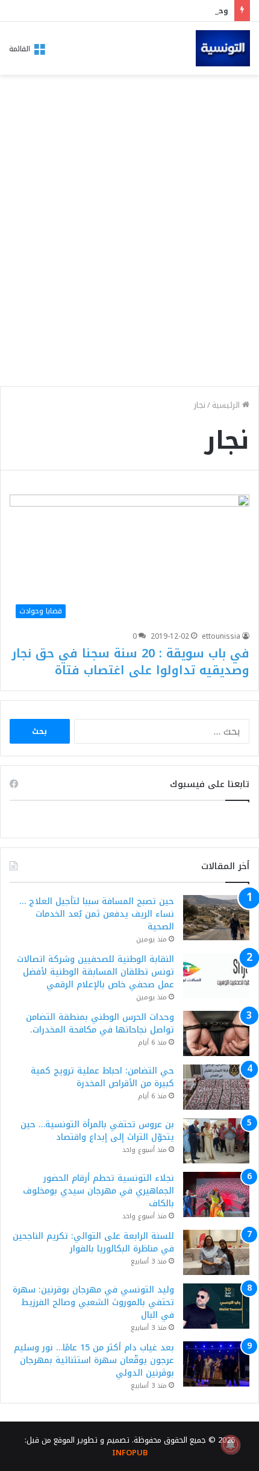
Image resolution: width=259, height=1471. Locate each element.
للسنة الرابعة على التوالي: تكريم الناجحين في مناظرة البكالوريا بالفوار (93, 1242)
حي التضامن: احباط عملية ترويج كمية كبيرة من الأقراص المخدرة (102, 1077)
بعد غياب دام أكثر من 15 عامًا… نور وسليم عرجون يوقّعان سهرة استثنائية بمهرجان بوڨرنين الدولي (94, 1360)
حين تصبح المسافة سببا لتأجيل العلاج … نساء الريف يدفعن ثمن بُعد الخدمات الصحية (96, 914)
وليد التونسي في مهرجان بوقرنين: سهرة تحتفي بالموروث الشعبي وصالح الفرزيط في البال (93, 1302)
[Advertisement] (129, 247)
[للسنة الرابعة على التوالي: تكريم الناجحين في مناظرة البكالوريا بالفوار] (216, 1252)
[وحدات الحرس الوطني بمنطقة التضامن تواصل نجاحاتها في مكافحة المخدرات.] (216, 1033)
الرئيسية (227, 405)
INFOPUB (130, 1452)
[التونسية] (223, 48)
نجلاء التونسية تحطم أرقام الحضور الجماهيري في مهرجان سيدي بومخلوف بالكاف (98, 1191)
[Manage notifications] (230, 1444)
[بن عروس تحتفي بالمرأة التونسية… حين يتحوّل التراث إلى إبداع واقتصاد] (216, 1140)
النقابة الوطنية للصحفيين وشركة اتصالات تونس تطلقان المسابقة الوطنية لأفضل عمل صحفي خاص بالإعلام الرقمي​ (95, 972)
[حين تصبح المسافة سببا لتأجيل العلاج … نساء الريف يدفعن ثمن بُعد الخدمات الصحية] (216, 917)
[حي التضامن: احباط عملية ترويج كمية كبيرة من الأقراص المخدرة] (216, 1087)
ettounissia (221, 636)
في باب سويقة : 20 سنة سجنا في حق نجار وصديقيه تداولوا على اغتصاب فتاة (130, 662)
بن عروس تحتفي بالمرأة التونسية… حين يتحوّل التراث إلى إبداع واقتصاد (97, 1130)
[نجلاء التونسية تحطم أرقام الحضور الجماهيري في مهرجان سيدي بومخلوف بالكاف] (216, 1194)
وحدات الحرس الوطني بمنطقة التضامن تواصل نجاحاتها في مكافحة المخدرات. (100, 1023)
